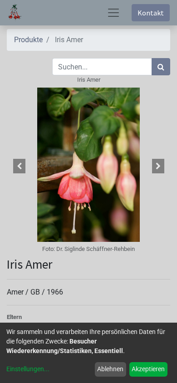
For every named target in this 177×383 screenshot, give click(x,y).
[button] (19, 166)
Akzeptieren (148, 369)
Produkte (28, 39)
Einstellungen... (27, 369)
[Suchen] (161, 66)
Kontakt (151, 12)
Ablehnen (110, 369)
